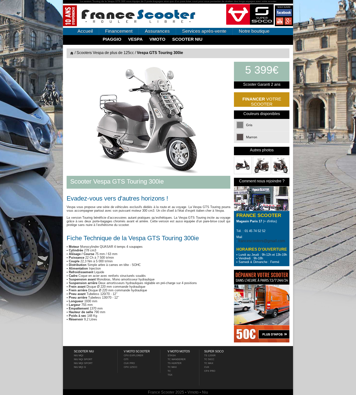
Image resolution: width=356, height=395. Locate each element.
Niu (205, 392)
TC (169, 371)
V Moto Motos (179, 351)
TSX (170, 374)
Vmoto (157, 39)
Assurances (157, 31)
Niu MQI (78, 355)
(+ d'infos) (256, 221)
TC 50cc (209, 359)
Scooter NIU (187, 39)
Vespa (135, 39)
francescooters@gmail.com (261, 241)
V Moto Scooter (137, 351)
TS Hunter (174, 363)
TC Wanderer (177, 359)
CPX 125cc (130, 367)
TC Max (172, 367)
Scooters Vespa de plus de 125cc (105, 53)
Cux (206, 367)
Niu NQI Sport (83, 359)
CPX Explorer (133, 355)
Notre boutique (254, 31)
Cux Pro (129, 363)
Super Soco (214, 351)
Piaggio (112, 39)
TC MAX (208, 363)
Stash (172, 355)
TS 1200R (210, 355)
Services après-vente (204, 31)
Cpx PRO (209, 371)
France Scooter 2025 (166, 392)
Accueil (85, 31)
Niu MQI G (80, 367)
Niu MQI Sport (83, 363)
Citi (126, 359)
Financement (118, 31)
